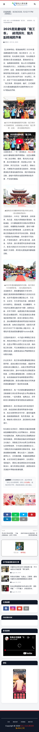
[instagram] (13, 608)
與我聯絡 (23, 722)
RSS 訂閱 (21, 728)
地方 (8, 20)
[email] (26, 608)
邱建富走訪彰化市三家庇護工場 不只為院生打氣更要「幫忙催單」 (23, 568)
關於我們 (15, 722)
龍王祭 (30, 152)
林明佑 (23, 552)
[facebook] (6, 608)
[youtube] (19, 608)
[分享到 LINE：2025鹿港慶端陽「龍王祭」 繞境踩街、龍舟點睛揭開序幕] (15, 515)
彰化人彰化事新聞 (27, 726)
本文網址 (27, 482)
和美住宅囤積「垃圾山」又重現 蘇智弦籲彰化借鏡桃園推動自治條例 (23, 578)
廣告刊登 (30, 722)
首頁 (4, 20)
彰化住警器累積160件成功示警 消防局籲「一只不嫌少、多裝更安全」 (23, 587)
